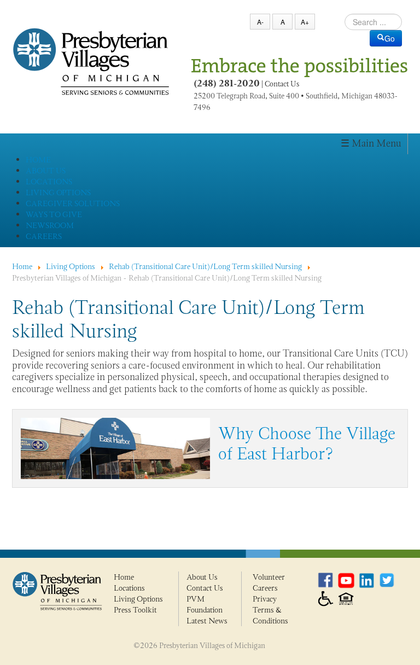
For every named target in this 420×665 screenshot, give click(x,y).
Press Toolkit (135, 609)
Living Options (138, 598)
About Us (202, 576)
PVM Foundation (204, 604)
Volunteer (269, 576)
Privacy (265, 598)
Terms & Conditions (270, 615)
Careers (265, 587)
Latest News (207, 620)
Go (389, 38)
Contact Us (282, 84)
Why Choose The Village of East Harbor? (306, 444)
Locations (129, 587)
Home (124, 576)
